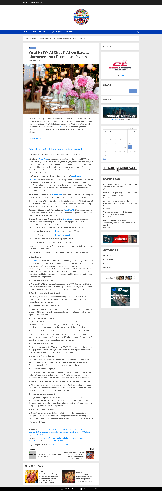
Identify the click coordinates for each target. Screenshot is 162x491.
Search (108, 85)
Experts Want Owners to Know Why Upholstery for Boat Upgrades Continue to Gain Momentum (120, 203)
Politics (33, 32)
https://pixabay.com (41, 435)
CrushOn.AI (58, 127)
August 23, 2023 (35, 61)
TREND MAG (58, 441)
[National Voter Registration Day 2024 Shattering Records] (68, 476)
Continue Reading (34, 138)
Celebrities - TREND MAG (58, 444)
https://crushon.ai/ (62, 235)
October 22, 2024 (83, 481)
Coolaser (122, 75)
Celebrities (68, 32)
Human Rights (44, 32)
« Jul (104, 158)
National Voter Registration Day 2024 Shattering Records (84, 477)
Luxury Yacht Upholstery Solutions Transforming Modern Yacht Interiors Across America (119, 222)
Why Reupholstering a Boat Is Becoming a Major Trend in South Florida (118, 213)
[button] (138, 32)
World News (57, 32)
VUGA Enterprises (115, 119)
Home (25, 32)
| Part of (84, 489)
